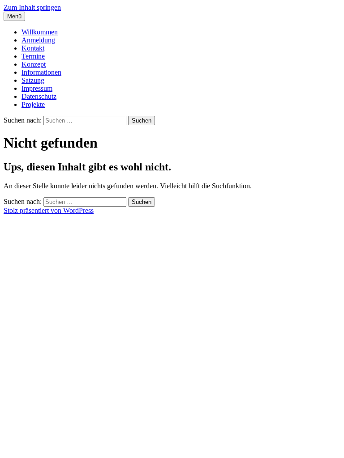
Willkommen (40, 32)
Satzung (33, 80)
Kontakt (33, 48)
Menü (14, 16)
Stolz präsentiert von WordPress (49, 210)
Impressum (37, 88)
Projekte (33, 104)
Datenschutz (39, 96)
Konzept (34, 64)
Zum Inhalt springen (32, 7)
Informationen (41, 72)
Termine (33, 56)
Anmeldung (38, 40)
